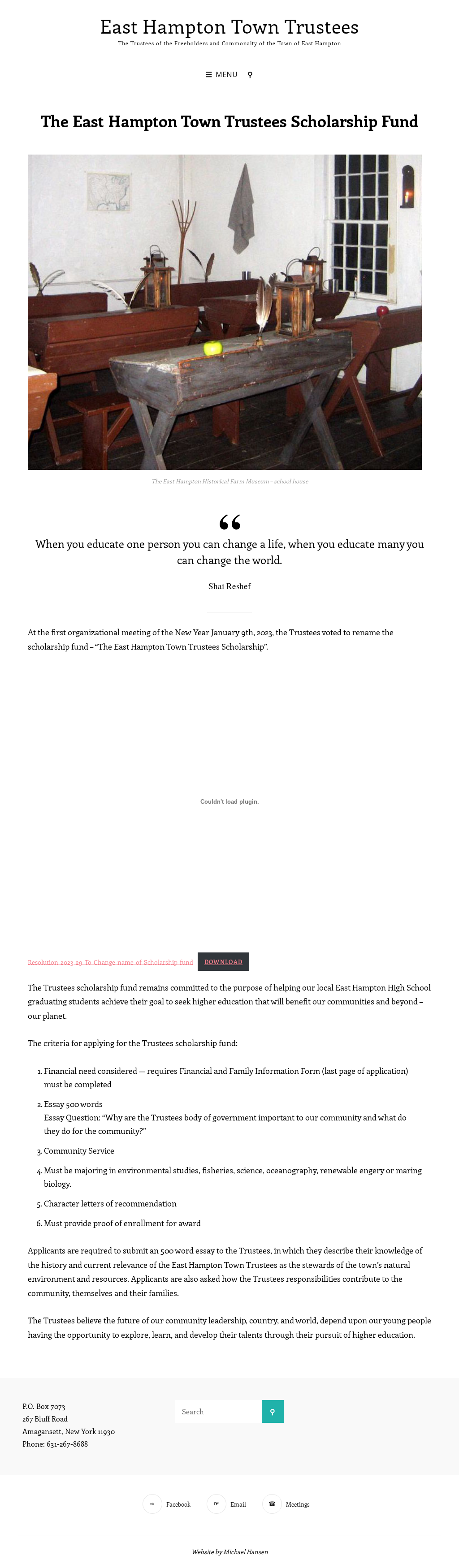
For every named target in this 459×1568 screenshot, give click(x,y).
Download (223, 961)
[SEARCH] (250, 75)
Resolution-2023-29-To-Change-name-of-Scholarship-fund (110, 961)
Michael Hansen (245, 1551)
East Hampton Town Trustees (229, 26)
